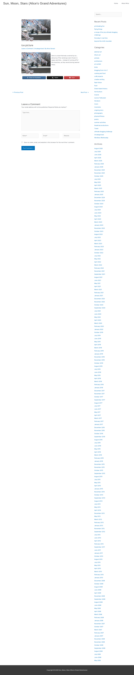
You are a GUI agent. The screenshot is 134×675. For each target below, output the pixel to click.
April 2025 (97, 185)
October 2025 (98, 176)
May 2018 (97, 375)
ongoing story (98, 110)
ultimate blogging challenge (103, 131)
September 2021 (99, 274)
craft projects (98, 76)
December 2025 (99, 170)
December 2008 (99, 596)
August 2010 (98, 559)
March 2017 (98, 418)
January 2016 (98, 461)
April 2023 (97, 240)
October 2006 (98, 645)
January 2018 (98, 387)
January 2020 (98, 329)
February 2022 (99, 268)
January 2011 (98, 553)
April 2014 (97, 510)
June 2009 (97, 590)
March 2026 (98, 161)
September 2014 (99, 498)
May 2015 (97, 482)
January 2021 (98, 295)
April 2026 (97, 158)
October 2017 (98, 397)
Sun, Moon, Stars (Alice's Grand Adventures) (34, 3)
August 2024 (98, 207)
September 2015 (99, 473)
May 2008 (97, 608)
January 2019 (98, 354)
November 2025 (99, 173)
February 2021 (99, 292)
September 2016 (99, 436)
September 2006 (99, 648)
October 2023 (98, 231)
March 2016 (98, 455)
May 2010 (97, 565)
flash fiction (98, 82)
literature (97, 101)
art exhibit (97, 64)
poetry (96, 119)
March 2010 (98, 571)
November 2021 (99, 271)
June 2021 (97, 280)
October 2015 (98, 470)
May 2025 (97, 182)
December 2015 (99, 464)
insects (96, 95)
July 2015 (97, 479)
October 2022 (98, 253)
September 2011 (99, 547)
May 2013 (97, 516)
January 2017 (98, 424)
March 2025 (98, 188)
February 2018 (99, 384)
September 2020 (99, 308)
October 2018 (98, 363)
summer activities (100, 122)
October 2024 (98, 204)
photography (98, 113)
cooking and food (99, 73)
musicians (97, 107)
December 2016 (99, 427)
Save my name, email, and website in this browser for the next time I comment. (49, 142)
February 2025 (99, 191)
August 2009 (98, 587)
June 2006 (97, 657)
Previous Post (17, 92)
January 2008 (98, 620)
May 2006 (97, 660)
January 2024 (98, 225)
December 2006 (99, 639)
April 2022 (97, 262)
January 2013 (98, 525)
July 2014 (97, 504)
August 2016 (98, 440)
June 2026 (97, 154)
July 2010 (97, 562)
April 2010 (97, 568)
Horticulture (98, 92)
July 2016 (97, 443)
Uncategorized (39, 48)
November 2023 (99, 228)
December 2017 (99, 391)
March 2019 (98, 348)
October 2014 (98, 495)
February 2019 (99, 351)
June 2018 (97, 372)
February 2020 (99, 326)
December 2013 (99, 513)
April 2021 (97, 286)
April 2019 (97, 344)
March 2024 (98, 222)
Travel (96, 128)
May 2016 (97, 449)
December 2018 (99, 357)
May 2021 (97, 283)
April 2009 (97, 593)
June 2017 (97, 409)
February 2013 (99, 522)
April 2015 (97, 486)
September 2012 (99, 531)
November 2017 (99, 394)
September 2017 (99, 400)
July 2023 (97, 237)
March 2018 (98, 381)
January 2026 (98, 167)
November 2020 (99, 302)
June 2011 (97, 550)
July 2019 (97, 335)
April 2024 (97, 219)
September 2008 (99, 599)
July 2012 (97, 535)
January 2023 (98, 249)
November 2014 (99, 492)
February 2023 (99, 246)
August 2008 (98, 602)
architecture (98, 61)
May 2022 (97, 259)
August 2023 (98, 234)
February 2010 (99, 574)
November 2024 (99, 200)
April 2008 (97, 611)
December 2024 (99, 197)
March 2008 (98, 614)
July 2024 (97, 210)
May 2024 (97, 216)
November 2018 (99, 360)
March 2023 (98, 243)
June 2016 (97, 446)
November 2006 (99, 642)
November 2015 (99, 467)
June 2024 (97, 213)
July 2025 (97, 179)
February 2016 (99, 458)
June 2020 (97, 314)
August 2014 (98, 501)
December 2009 (99, 581)
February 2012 (99, 544)
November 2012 (99, 528)
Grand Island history (100, 88)
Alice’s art (97, 55)
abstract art (98, 52)
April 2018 (97, 378)
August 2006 (98, 651)
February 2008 (99, 617)
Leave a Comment (27, 48)
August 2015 (98, 476)
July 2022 (97, 256)
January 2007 (98, 636)
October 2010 (98, 556)
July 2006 (97, 654)
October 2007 (98, 626)
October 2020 (98, 305)
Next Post (85, 92)
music (96, 104)
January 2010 (98, 577)
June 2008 (97, 605)
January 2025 (98, 194)
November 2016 (99, 430)
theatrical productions (101, 125)
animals (96, 58)
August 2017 (98, 403)
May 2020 (97, 317)
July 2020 (97, 311)
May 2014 (97, 507)
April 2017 (97, 415)
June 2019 (97, 338)
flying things (98, 29)
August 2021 (98, 277)
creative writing (99, 79)
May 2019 (97, 341)
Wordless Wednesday (101, 138)
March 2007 (98, 630)
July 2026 (97, 151)
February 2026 (99, 164)
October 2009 (98, 584)
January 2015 (98, 489)
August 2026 (98, 148)
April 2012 (97, 541)
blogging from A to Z (100, 70)
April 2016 (97, 452)
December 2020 (99, 299)
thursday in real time (101, 38)
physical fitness (99, 116)
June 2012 (97, 538)
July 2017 (97, 406)
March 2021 (98, 289)
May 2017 (97, 412)
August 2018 (98, 366)
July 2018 (97, 369)
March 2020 (98, 323)
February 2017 (99, 421)
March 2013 (98, 519)
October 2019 (98, 332)
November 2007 (99, 624)
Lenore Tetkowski (100, 98)
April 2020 (97, 320)
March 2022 (98, 265)
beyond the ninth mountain (103, 41)
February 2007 (99, 633)
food (95, 85)
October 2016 (98, 433)
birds (96, 67)
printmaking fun (99, 26)
